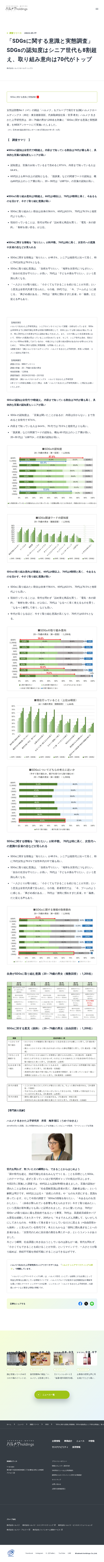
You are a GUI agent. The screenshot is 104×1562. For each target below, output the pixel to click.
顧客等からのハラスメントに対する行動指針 (67, 1475)
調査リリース (34, 1424)
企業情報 (56, 1441)
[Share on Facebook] (80, 1304)
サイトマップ (56, 1480)
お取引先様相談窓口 (58, 1489)
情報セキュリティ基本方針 (61, 1466)
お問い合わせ (56, 1484)
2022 (46, 1424)
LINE (69, 1553)
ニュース (21, 1424)
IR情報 (92, 1441)
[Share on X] (86, 1304)
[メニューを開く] (97, 9)
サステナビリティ (60, 1447)
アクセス (10, 1473)
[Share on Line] (92, 1304)
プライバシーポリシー (59, 1461)
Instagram (39, 1553)
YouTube (62, 1553)
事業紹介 (68, 1441)
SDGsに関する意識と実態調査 (23, 97)
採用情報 (76, 1447)
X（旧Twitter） (51, 1553)
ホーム (9, 1424)
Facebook (29, 1553)
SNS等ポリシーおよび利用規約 (62, 1470)
